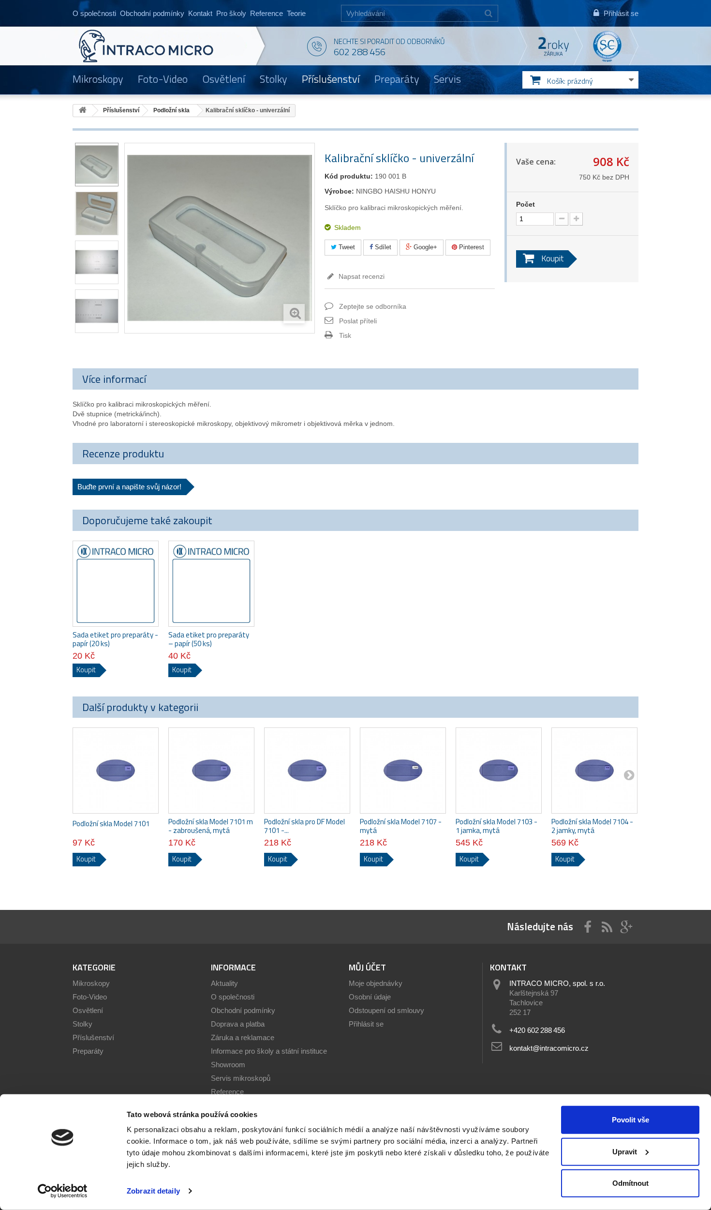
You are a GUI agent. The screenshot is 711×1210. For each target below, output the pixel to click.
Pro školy (231, 13)
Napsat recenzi (361, 276)
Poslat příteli (358, 321)
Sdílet (382, 247)
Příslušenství (331, 79)
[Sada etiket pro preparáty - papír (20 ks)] (116, 584)
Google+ (424, 247)
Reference (266, 13)
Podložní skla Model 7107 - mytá (401, 826)
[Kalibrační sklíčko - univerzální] (96, 164)
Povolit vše (630, 1120)
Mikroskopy (98, 79)
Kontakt (200, 13)
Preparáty (396, 79)
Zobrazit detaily (153, 1191)
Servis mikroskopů (240, 1078)
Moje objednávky (375, 983)
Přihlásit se (366, 1024)
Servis (447, 79)
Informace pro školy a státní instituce (269, 1051)
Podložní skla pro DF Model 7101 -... (304, 826)
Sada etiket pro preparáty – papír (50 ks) (208, 639)
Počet (525, 204)
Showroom (228, 1064)
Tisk (345, 335)
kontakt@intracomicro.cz (549, 1048)
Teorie (296, 13)
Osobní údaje (370, 997)
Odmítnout (630, 1183)
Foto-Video (163, 79)
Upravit (624, 1151)
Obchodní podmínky (152, 13)
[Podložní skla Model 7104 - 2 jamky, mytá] (594, 770)
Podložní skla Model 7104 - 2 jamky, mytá (592, 826)
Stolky (273, 79)
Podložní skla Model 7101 (111, 823)
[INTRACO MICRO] (166, 46)
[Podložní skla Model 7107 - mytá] (403, 770)
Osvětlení (223, 79)
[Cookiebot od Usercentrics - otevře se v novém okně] (62, 1191)
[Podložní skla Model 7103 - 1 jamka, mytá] (499, 770)
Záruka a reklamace (242, 1037)
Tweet (346, 247)
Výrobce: (339, 191)
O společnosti (94, 13)
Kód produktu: (349, 176)
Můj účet (367, 967)
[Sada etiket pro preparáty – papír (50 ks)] (211, 584)
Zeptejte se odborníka (372, 306)
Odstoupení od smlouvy (386, 1010)
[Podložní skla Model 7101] (116, 770)
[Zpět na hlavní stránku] (83, 111)
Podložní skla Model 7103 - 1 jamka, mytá (496, 826)
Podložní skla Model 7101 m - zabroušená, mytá (210, 826)
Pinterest (470, 247)
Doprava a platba (238, 1024)
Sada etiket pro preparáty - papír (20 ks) (115, 639)
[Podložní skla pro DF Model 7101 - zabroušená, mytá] (307, 770)
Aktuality (224, 983)
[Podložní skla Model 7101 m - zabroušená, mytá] (211, 770)
